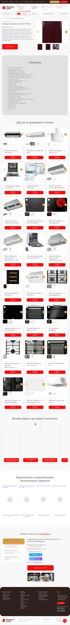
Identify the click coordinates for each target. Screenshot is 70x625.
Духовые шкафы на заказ (32, 326)
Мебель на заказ (5, 1)
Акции (20, 1)
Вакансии (37, 1)
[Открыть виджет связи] (65, 621)
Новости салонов (61, 599)
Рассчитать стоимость (12, 157)
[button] (66, 32)
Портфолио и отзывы (25, 595)
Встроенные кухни (43, 593)
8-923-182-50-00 (37, 551)
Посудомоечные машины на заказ (11, 184)
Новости (22, 603)
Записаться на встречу (40, 567)
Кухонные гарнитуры (43, 595)
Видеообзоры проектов (63, 596)
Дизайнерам (32, 1)
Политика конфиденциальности (24, 620)
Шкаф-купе (34, 13)
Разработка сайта (49, 622)
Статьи (22, 601)
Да (18, 13)
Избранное (45, 9)
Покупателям (25, 1)
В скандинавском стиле (44, 599)
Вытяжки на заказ (8, 148)
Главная (3, 18)
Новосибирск (20, 8)
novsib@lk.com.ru (38, 562)
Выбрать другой (24, 13)
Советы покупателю (62, 595)
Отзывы (16, 1)
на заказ (6, 291)
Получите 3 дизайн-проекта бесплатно (35, 7)
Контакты (42, 1)
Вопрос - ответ (24, 602)
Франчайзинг (64, 1)
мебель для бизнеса (55, 1)
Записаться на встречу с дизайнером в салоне (11, 460)
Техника (7, 18)
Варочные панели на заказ (54, 219)
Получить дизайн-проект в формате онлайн (49, 460)
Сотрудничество (24, 606)
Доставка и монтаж (25, 599)
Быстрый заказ (10, 46)
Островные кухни (42, 596)
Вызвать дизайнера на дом (30, 460)
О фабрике (12, 1)
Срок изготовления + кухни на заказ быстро (61, 610)
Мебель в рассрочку (48, 13)
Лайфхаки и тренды (62, 598)
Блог (59, 593)
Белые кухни (41, 598)
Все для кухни (63, 13)
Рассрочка (23, 598)
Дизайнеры (23, 605)
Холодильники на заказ (31, 184)
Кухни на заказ (6, 13)
